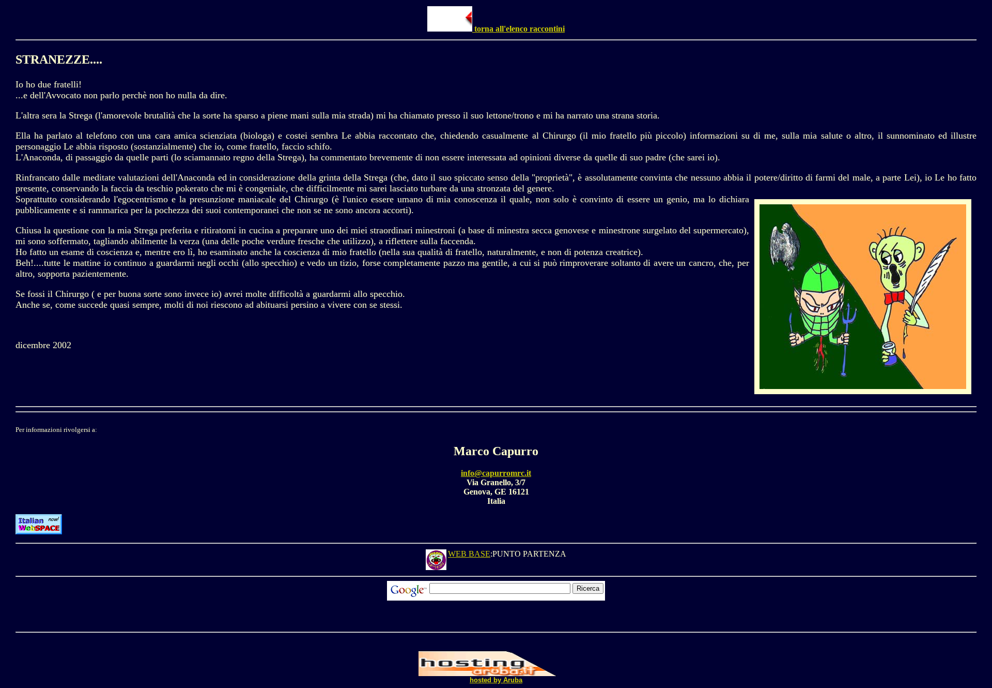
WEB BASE (469, 553)
